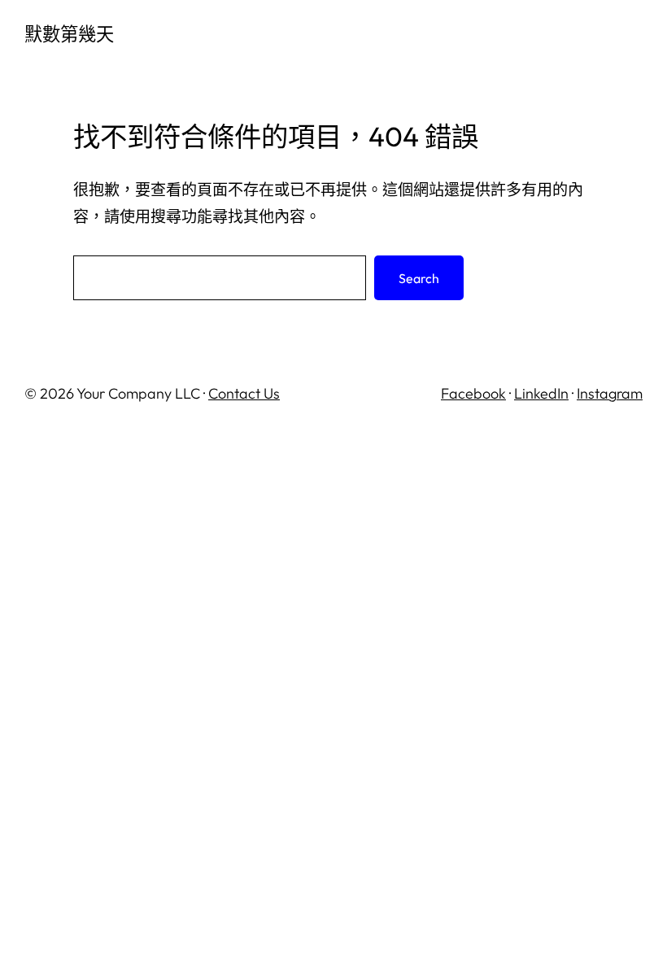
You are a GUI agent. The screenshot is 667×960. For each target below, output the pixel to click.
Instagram (610, 393)
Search (419, 278)
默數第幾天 (69, 34)
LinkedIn (541, 393)
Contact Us (244, 393)
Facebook (473, 393)
